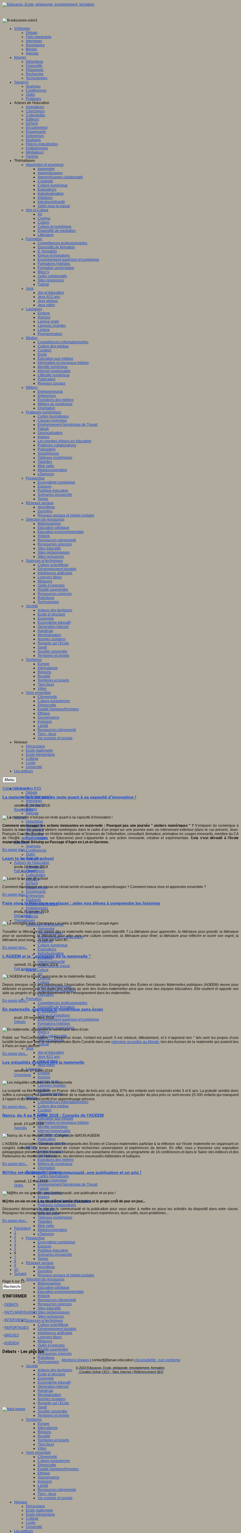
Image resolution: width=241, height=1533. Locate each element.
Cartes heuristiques (53, 1176)
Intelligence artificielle (55, 1333)
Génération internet (53, 1387)
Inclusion (45, 1481)
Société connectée (52, 1411)
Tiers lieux (46, 1444)
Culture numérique (53, 945)
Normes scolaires (52, 1399)
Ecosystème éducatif (54, 1382)
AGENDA (11, 1343)
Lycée (31, 1523)
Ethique (44, 1473)
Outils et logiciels (51, 1345)
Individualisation (51, 953)
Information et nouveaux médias (63, 1123)
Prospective (35, 1238)
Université (34, 1527)
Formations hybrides (54, 1024)
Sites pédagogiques (54, 1312)
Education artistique (53, 1288)
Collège (32, 1519)
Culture (43, 982)
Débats (31, 793)
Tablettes (45, 1222)
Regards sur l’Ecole (53, 1403)
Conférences (36, 850)
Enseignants (36, 892)
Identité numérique (53, 1127)
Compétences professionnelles (62, 1003)
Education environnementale (61, 1292)
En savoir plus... (15, 850)
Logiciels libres (50, 1337)
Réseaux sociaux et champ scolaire (66, 1275)
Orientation (46, 1168)
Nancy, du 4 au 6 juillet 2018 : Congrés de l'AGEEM (53, 1115)
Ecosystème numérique (56, 1242)
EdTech (32, 883)
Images (43, 1197)
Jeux (30, 1048)
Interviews (34, 801)
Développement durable (57, 1329)
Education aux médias (55, 1118)
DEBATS (11, 1305)
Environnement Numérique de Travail (68, 1184)
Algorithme (46, 1267)
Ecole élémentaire (40, 1514)
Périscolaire (35, 1506)
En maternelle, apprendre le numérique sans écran (52, 1009)
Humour (44, 1077)
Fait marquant (25, 871)
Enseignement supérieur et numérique (68, 1019)
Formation (34, 999)
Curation (44, 1110)
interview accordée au (135, 1042)
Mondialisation (49, 1395)
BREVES (11, 1335)
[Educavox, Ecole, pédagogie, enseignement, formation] (48, 4)
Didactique (34, 821)
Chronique (22, 1075)
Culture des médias (53, 1106)
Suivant (20, 1274)
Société (32, 1366)
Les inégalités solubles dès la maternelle (43, 1062)
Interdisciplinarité (51, 962)
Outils (30, 854)
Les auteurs (23, 1531)
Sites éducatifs (49, 1308)
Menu (9, 780)
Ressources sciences (55, 1304)
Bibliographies (49, 1283)
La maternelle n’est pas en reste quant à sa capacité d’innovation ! (69, 797)
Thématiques (24, 920)
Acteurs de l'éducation (31, 863)
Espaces (44, 1246)
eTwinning (46, 1234)
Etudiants (33, 900)
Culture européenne (54, 1461)
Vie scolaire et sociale (55, 1498)
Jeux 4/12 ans (49, 1057)
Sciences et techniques (44, 1321)
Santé (42, 1407)
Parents (32, 916)
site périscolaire (35, 838)
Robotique (46, 1358)
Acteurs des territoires (55, 1370)
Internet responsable (54, 1131)
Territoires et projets (53, 1415)
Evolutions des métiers (56, 1160)
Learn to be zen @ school (28, 858)
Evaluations (47, 949)
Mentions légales (75, 1360)
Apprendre (46, 929)
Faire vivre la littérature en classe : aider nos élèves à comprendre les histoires (81, 903)
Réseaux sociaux (39, 1263)
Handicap (45, 1391)
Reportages (23, 810)
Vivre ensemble (38, 1453)
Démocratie (47, 1465)
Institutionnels (37, 908)
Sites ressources (51, 1316)
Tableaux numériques (55, 1217)
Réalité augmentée (53, 1349)
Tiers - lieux (47, 1494)
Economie (46, 1378)
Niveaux (20, 1502)
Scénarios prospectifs (55, 1255)
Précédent (22, 1228)
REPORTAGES (16, 1328)
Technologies (48, 1362)
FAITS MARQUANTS (20, 1312)
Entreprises (35, 896)
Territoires (34, 1420)
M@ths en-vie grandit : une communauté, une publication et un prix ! (71, 1172)
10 (16, 1270)
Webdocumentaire (52, 1230)
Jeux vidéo (46, 1065)
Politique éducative (53, 1250)
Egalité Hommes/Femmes (58, 1469)
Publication (47, 1139)
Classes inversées (52, 1180)
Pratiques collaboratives (57, 1205)
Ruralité (44, 1436)
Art (40, 974)
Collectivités (35, 875)
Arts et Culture (37, 970)
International (48, 1428)
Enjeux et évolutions (54, 1015)
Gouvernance (48, 1477)
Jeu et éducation (51, 1052)
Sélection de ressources (45, 1279)
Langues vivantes (52, 1085)
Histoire (44, 1296)
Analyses (33, 846)
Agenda (32, 813)
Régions (44, 1432)
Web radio (46, 1226)
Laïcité (43, 1486)
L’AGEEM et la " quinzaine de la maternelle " (46, 956)
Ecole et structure (51, 1374)
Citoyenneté (47, 1457)
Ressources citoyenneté (57, 1300)
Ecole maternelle (39, 1510)
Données (45, 1271)
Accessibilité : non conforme (158, 1360)
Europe (43, 1424)
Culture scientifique (53, 1325)
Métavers (45, 1341)
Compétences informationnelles (63, 1102)
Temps (43, 1259)
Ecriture (44, 1073)
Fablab (43, 1189)
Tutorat (43, 1044)
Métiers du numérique (55, 1164)
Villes (42, 1448)
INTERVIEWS (15, 1320)
